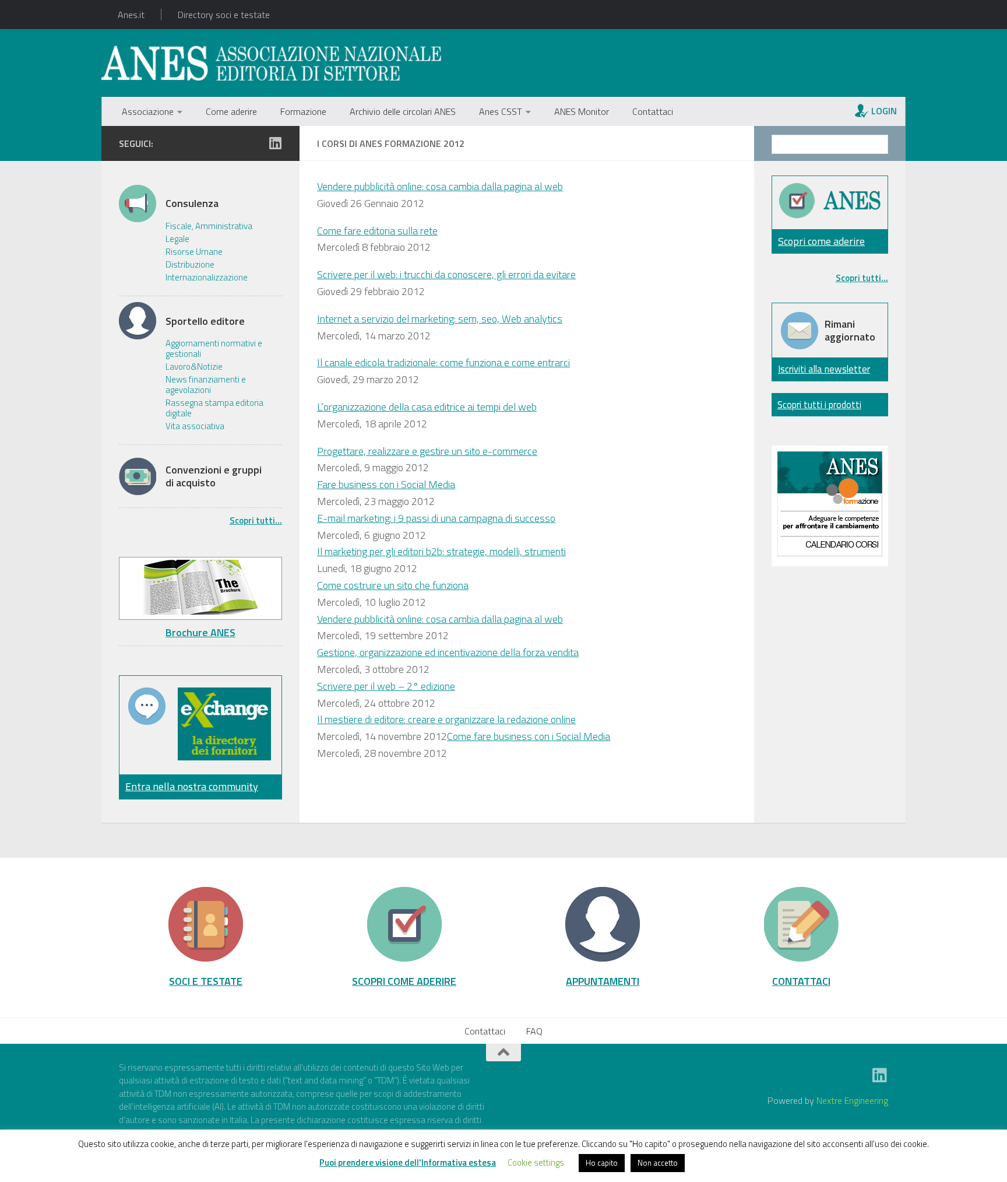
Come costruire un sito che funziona (393, 585)
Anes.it (131, 14)
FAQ (534, 1031)
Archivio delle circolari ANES (403, 111)
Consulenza (192, 203)
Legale (177, 239)
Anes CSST (500, 111)
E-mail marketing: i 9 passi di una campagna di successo (436, 518)
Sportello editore (205, 321)
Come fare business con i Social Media (528, 736)
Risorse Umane (194, 251)
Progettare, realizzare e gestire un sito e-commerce (427, 451)
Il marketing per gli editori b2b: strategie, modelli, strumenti (441, 551)
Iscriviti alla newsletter (824, 369)
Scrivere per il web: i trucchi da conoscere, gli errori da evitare (446, 274)
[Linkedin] (275, 143)
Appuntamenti (602, 980)
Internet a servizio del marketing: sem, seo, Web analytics (439, 319)
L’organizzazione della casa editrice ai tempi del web (427, 407)
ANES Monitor (581, 111)
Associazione (148, 111)
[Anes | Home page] (271, 62)
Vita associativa (195, 426)
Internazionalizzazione (207, 277)
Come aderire (231, 111)
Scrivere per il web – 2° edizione (386, 686)
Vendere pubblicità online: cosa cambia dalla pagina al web (440, 186)
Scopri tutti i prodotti (819, 404)
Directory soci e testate (224, 14)
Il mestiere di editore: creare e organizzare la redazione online (446, 719)
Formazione (303, 111)
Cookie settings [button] (536, 1162)
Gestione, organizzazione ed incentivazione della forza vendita (448, 652)
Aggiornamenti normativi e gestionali (214, 348)
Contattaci (652, 111)
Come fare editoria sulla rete (377, 230)
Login (884, 111)
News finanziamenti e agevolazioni (206, 385)
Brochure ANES (200, 632)
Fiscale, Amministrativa (209, 226)
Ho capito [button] (602, 1163)
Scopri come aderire (821, 241)
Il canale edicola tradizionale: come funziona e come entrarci (443, 362)
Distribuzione (190, 264)
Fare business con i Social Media (386, 484)
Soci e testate (205, 980)
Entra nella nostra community (191, 786)
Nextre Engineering (852, 1100)
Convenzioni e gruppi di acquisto (214, 476)
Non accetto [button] (658, 1163)
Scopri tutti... (256, 520)
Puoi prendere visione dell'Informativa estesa (407, 1162)
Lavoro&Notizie (194, 366)
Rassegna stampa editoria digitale (214, 408)
